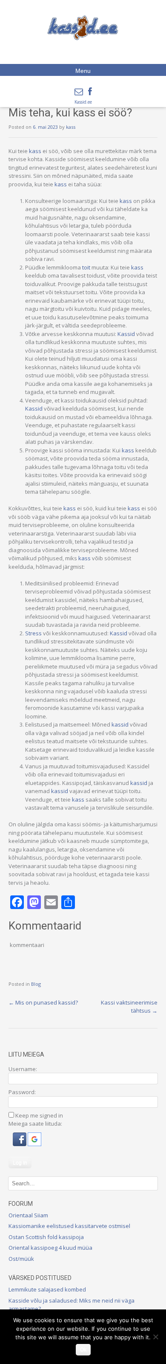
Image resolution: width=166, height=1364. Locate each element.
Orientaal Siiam (28, 1215)
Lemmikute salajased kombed (47, 1289)
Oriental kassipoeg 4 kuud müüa (50, 1247)
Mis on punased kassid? (43, 1002)
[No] (155, 1336)
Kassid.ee (83, 102)
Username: (23, 1069)
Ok (83, 1349)
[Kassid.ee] (83, 27)
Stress (33, 633)
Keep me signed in (39, 1115)
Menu (83, 70)
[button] (20, 1144)
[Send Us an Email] (78, 91)
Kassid (126, 334)
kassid (120, 724)
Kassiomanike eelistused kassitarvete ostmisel (69, 1226)
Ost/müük (21, 1259)
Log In (20, 1163)
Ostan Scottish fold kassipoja (46, 1237)
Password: (22, 1092)
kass (70, 127)
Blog (36, 984)
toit (86, 267)
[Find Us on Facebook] (90, 91)
